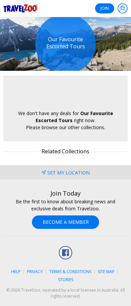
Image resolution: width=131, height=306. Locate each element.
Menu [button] (123, 8)
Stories (65, 280)
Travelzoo (20, 8)
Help (15, 271)
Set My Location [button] (68, 172)
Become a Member (66, 222)
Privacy (35, 271)
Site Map (106, 271)
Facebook (65, 252)
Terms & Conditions (70, 271)
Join (104, 8)
